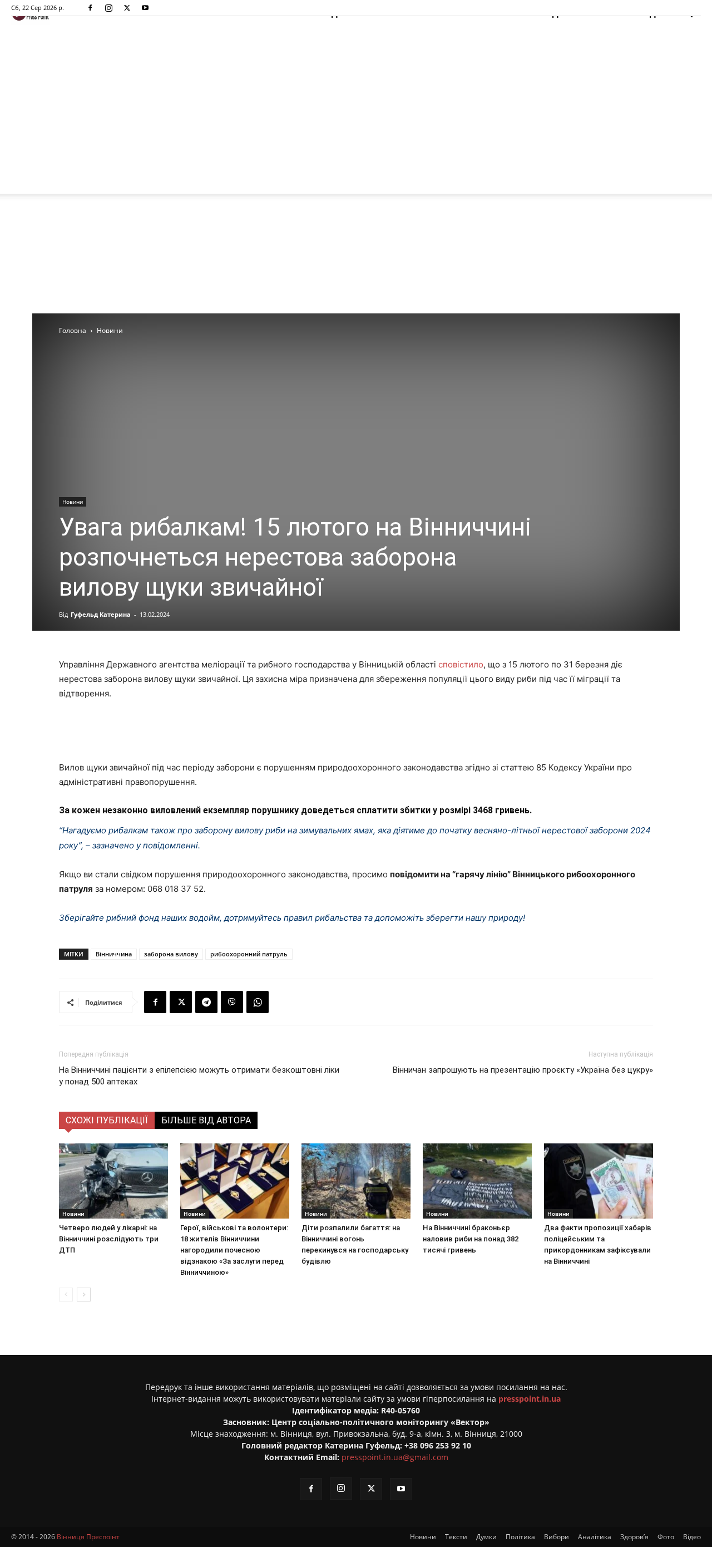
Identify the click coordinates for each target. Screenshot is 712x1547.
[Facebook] (90, 8)
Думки (486, 1536)
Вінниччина (114, 954)
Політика (520, 1536)
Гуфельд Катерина (101, 614)
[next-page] (84, 1295)
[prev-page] (66, 1295)
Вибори (556, 1536)
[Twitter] (126, 8)
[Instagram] (108, 8)
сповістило (460, 664)
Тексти (456, 1536)
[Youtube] (145, 8)
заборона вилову (171, 954)
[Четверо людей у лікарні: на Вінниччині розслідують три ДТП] (113, 1181)
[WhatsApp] (257, 1002)
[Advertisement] (356, 110)
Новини (72, 501)
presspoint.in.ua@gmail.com (395, 1457)
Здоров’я (634, 1536)
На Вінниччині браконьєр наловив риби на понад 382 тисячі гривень (470, 1239)
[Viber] (232, 1002)
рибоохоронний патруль (249, 954)
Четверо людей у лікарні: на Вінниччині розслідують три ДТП (109, 1239)
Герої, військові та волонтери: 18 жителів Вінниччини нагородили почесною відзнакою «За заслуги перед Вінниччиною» (234, 1250)
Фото (665, 1536)
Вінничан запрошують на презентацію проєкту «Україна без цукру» (523, 1070)
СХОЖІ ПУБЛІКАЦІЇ (107, 1120)
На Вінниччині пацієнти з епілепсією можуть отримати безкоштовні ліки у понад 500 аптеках (199, 1076)
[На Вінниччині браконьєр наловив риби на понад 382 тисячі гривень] (477, 1181)
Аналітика (594, 1536)
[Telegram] (206, 1002)
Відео (692, 1536)
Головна (72, 330)
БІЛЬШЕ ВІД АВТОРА (206, 1120)
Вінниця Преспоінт (88, 1536)
